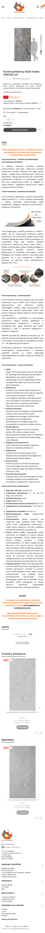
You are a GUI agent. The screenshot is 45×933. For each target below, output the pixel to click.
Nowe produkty (7, 885)
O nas (4, 911)
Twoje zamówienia (8, 897)
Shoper (25, 929)
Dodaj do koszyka (20, 130)
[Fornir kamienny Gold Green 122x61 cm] (22, 684)
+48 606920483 (9, 844)
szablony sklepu (7, 929)
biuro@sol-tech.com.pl (12, 847)
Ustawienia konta (8, 899)
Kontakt (4, 909)
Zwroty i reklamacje (9, 875)
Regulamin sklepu (8, 868)
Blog (3, 889)
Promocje (5, 887)
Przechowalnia (7, 901)
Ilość (5, 116)
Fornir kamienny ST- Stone (35, 18)
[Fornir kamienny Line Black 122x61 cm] (22, 772)
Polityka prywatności (9, 877)
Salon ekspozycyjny (9, 913)
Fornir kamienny (19, 18)
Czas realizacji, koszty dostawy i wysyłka (16, 873)
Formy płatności (8, 870)
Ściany (9, 18)
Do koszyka (22, 727)
